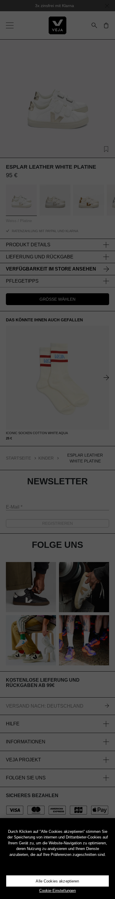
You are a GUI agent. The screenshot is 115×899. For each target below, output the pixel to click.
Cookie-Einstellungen (57, 890)
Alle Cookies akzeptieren (57, 881)
